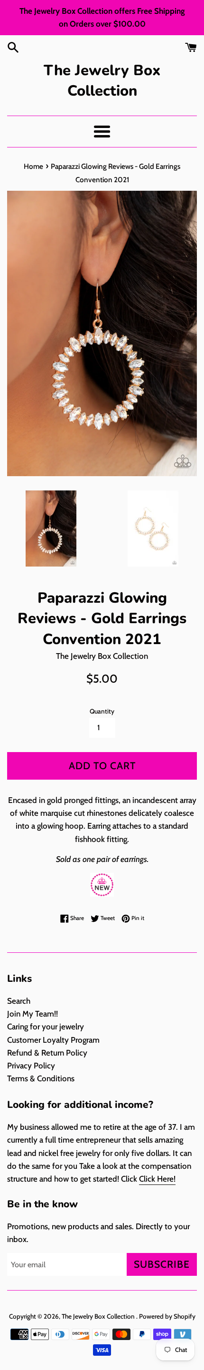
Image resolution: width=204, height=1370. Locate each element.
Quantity (102, 711)
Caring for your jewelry (45, 1026)
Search (18, 1001)
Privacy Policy (31, 1065)
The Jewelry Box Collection (102, 80)
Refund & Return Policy (47, 1052)
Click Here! (157, 1179)
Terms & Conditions (40, 1078)
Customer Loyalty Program (53, 1040)
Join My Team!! (32, 1013)
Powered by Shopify (167, 1316)
